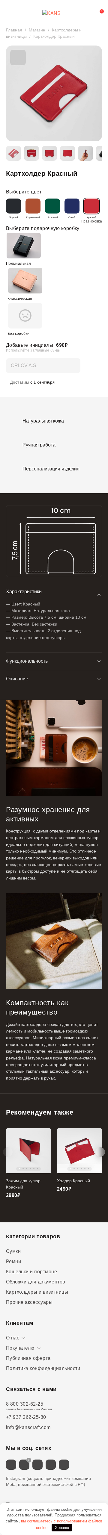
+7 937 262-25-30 (26, 1417)
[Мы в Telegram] (37, 1465)
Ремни (13, 1261)
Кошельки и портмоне (31, 1271)
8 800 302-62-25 (24, 1404)
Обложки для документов (35, 1281)
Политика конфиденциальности (43, 1368)
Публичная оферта (28, 1358)
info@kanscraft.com (28, 1427)
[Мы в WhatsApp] (51, 1465)
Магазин (37, 30)
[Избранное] (85, 13)
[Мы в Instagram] (24, 1465)
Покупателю (20, 1348)
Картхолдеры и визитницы (37, 1292)
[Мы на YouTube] (64, 1465)
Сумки (13, 1251)
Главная (14, 30)
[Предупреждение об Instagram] (28, 1460)
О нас (12, 1337)
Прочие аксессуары (29, 1302)
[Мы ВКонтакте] (11, 1465)
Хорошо (62, 1527)
